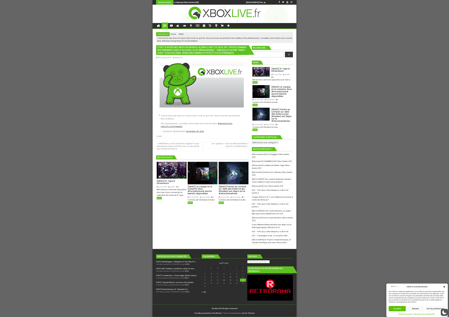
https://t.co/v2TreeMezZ (171, 126)
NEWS (160, 136)
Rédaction (178, 58)
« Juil (204, 292)
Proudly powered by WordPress (207, 313)
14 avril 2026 (224, 197)
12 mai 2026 (162, 187)
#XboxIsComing (225, 123)
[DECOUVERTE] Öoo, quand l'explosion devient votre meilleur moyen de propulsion (191, 2)
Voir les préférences (435, 308)
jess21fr (172, 187)
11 (211, 277)
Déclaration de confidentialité (424, 314)
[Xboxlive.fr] (224, 21)
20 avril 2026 (194, 197)
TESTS (187, 264)
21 (230, 280)
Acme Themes (248, 313)
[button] (444, 287)
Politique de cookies (405, 314)
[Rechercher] (289, 54)
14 (230, 277)
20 (224, 280)
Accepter (397, 308)
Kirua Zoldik (205, 197)
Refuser (415, 308)
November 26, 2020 (195, 131)
